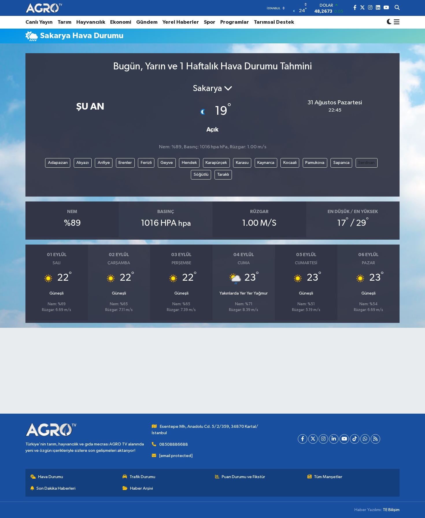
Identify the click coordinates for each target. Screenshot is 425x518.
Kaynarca (265, 162)
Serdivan (366, 162)
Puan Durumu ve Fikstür (243, 477)
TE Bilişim (391, 510)
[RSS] (375, 439)
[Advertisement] (212, 373)
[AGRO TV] (43, 8)
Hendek (189, 162)
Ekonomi (120, 22)
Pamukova (314, 162)
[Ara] (397, 8)
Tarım (64, 22)
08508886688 (173, 444)
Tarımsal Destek (274, 22)
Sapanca (341, 162)
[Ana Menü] (395, 22)
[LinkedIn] (334, 439)
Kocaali (290, 162)
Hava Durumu (50, 477)
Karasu (242, 162)
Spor (209, 22)
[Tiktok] (354, 439)
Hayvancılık (90, 22)
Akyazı (82, 162)
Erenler (125, 162)
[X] (313, 439)
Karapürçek (216, 162)
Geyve (166, 162)
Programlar (234, 22)
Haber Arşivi (141, 488)
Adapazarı (58, 162)
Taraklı (223, 174)
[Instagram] (323, 439)
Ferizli (146, 162)
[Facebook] (302, 439)
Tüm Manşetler (328, 477)
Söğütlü (201, 174)
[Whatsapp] (365, 439)
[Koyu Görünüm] (389, 22)
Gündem (147, 22)
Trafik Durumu (142, 477)
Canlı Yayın (39, 22)
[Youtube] (344, 439)
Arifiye (104, 162)
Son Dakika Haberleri (55, 488)
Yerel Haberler (180, 22)
